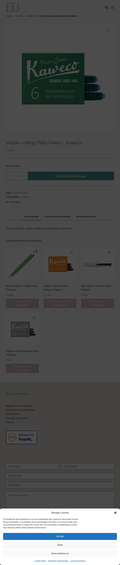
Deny (60, 545)
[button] (115, 512)
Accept (60, 536)
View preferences (60, 553)
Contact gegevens (77, 561)
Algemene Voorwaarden (58, 561)
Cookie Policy (40, 561)
